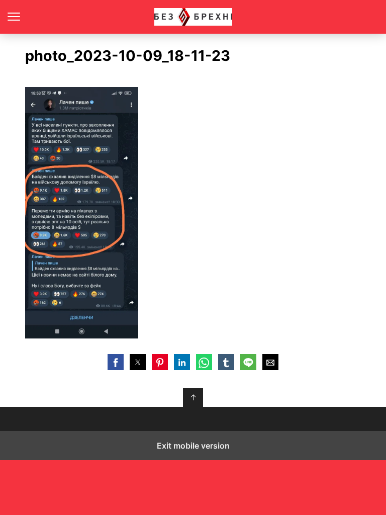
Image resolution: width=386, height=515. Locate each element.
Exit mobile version (193, 446)
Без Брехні (193, 17)
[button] (116, 362)
